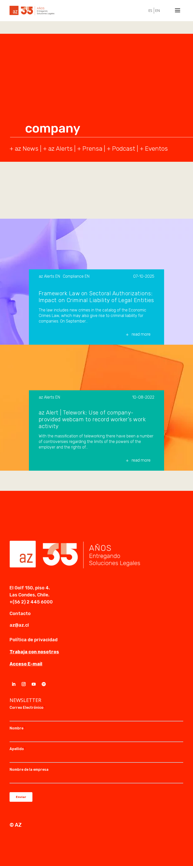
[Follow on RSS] (44, 684)
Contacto (20, 613)
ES (150, 10)
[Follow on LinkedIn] (14, 684)
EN (157, 10)
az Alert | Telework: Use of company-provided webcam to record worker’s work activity (92, 419)
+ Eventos (154, 148)
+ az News (24, 148)
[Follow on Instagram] (24, 684)
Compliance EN (76, 276)
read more (141, 334)
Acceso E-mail (26, 664)
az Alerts (60, 148)
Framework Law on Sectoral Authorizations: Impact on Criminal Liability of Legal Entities (96, 297)
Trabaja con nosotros (34, 652)
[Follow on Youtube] (34, 684)
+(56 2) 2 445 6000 (31, 602)
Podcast (123, 148)
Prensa (92, 148)
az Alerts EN (49, 276)
